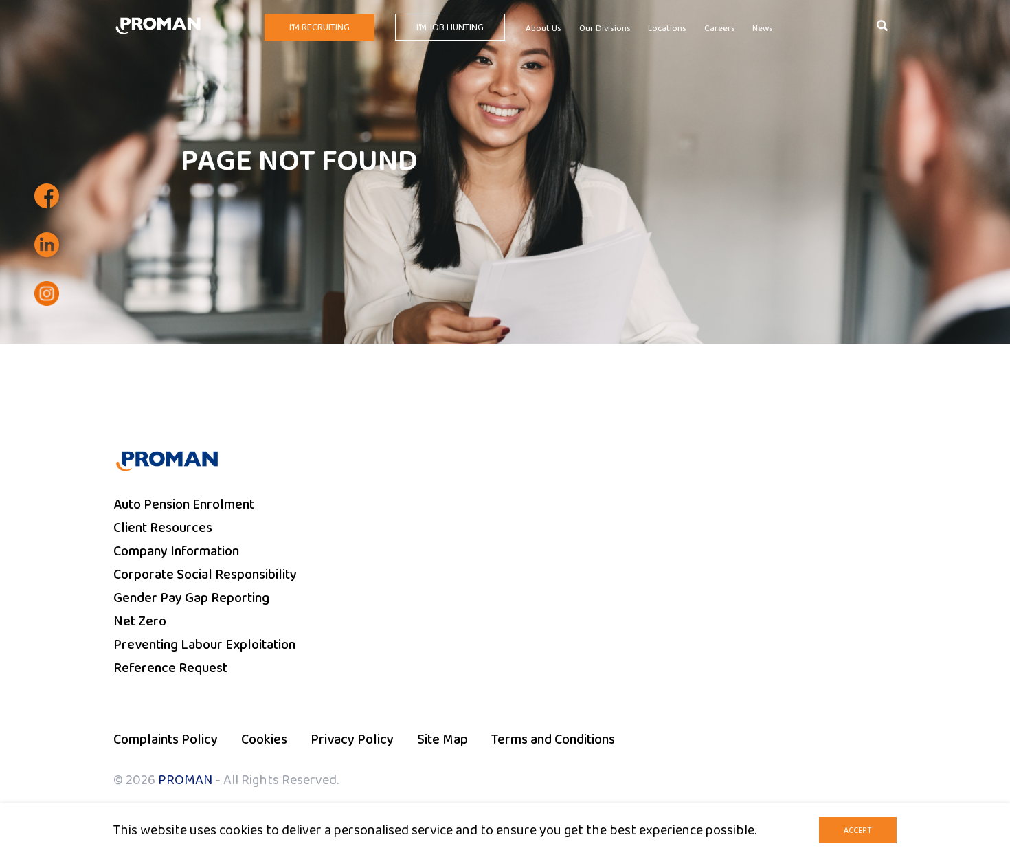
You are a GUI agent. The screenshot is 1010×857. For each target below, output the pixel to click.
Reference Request (170, 668)
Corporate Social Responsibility (205, 575)
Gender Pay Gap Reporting (191, 598)
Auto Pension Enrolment (183, 504)
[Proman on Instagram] (46, 293)
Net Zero (139, 621)
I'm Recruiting (319, 27)
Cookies (264, 739)
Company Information (176, 551)
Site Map (442, 739)
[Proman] (158, 25)
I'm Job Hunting (450, 27)
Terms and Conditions (553, 739)
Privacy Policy (352, 739)
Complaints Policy (165, 739)
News (762, 28)
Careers (719, 28)
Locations (667, 28)
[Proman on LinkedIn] (46, 244)
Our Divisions (605, 28)
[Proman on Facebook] (46, 195)
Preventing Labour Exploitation (204, 645)
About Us (543, 28)
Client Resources (162, 528)
